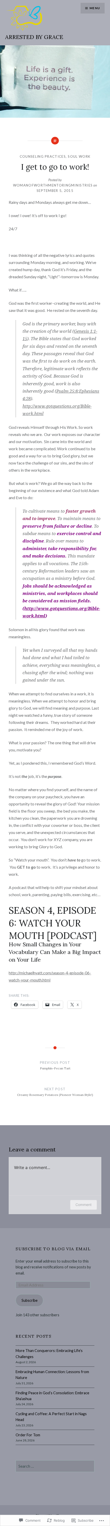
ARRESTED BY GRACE (34, 37)
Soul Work (79, 156)
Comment (83, 1204)
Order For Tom (28, 1435)
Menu (95, 8)
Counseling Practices (43, 156)
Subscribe (29, 1300)
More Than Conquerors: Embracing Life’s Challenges (49, 1353)
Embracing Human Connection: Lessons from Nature (52, 1375)
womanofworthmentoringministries (53, 185)
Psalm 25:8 (67, 391)
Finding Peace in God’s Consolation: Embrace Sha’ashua (52, 1396)
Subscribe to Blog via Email (53, 1248)
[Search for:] (55, 1466)
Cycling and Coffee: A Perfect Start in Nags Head (51, 1417)
